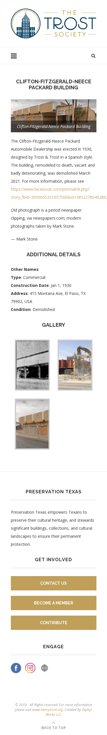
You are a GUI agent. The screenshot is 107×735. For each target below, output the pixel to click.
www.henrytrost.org (47, 709)
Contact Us (53, 583)
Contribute (53, 622)
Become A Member (53, 603)
